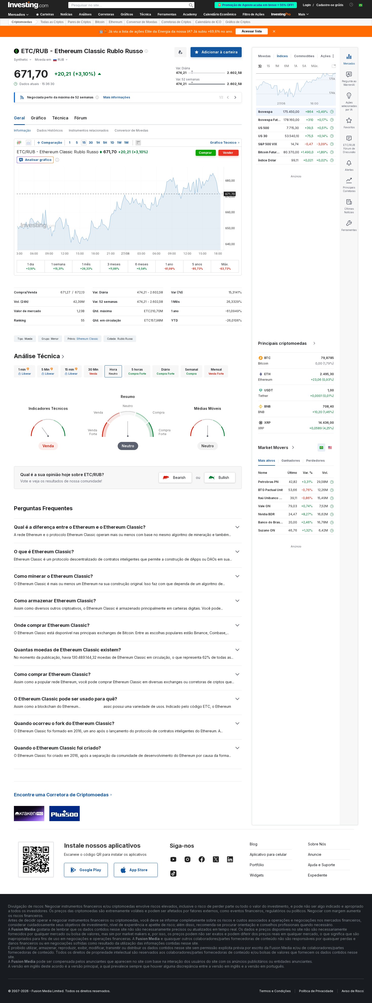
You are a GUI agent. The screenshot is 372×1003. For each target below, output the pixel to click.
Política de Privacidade (316, 991)
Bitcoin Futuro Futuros (274, 152)
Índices (282, 56)
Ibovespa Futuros (271, 120)
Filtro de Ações (253, 14)
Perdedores (315, 460)
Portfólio (257, 865)
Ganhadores (290, 460)
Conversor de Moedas (142, 22)
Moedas (264, 56)
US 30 (262, 136)
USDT (268, 390)
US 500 (263, 128)
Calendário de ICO (208, 22)
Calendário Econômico (219, 14)
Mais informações (116, 97)
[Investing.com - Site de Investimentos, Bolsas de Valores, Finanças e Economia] (28, 5)
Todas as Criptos (52, 22)
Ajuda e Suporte (321, 865)
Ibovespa (265, 112)
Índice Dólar (267, 160)
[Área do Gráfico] (28, 142)
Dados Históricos (50, 130)
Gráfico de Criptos (237, 22)
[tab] (24, 371)
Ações (325, 56)
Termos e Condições (275, 991)
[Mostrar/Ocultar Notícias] (138, 142)
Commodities (304, 56)
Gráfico (38, 117)
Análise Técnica (37, 356)
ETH (267, 374)
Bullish (224, 477)
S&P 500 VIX (267, 144)
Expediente (317, 875)
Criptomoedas (22, 22)
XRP (267, 422)
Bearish (179, 477)
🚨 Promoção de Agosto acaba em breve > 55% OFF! (256, 5)
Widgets (257, 875)
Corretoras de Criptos (176, 22)
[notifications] (351, 4)
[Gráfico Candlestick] (19, 142)
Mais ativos (266, 460)
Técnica (60, 117)
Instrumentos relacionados (89, 130)
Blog (253, 844)
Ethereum (115, 22)
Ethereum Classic (87, 338)
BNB (267, 406)
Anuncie (314, 854)
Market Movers (273, 447)
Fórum (80, 117)
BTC (267, 358)
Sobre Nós (317, 844)
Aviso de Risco (353, 991)
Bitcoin (100, 22)
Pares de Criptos (79, 22)
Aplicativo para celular (268, 854)
